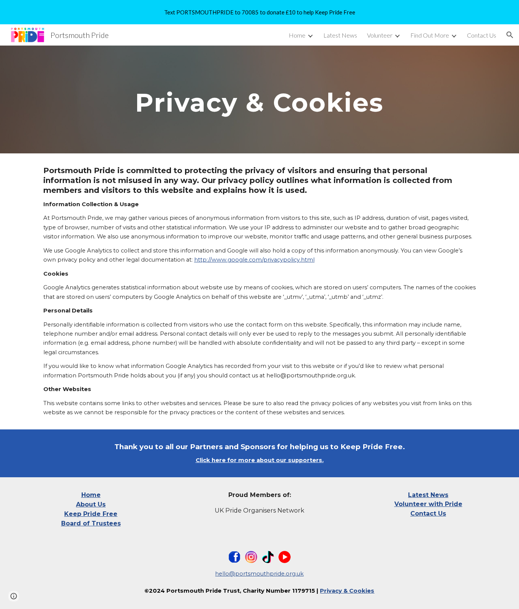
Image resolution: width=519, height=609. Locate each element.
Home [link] (297, 35)
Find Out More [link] (429, 35)
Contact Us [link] (481, 35)
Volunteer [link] (379, 35)
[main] (259, 99)
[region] (259, 12)
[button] (510, 35)
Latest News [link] (340, 35)
